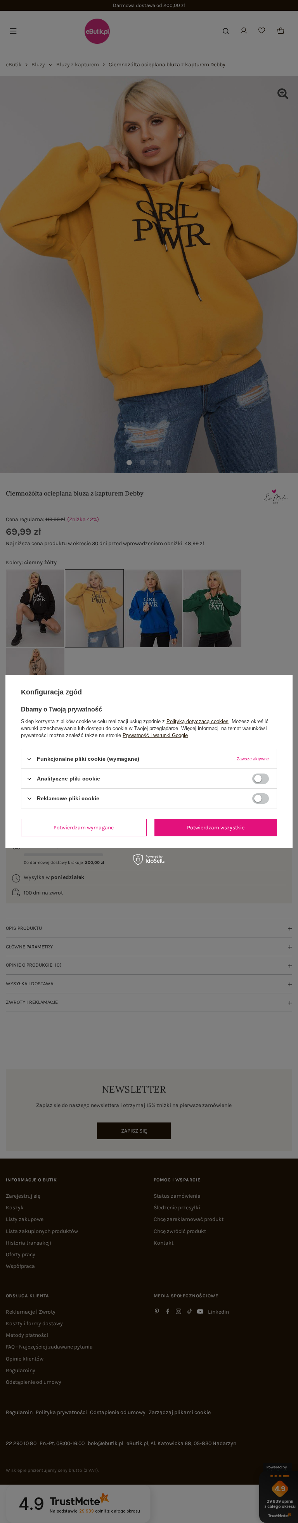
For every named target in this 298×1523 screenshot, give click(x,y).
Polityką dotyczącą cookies (197, 721)
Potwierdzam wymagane (84, 827)
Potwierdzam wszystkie (215, 827)
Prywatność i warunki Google (155, 735)
